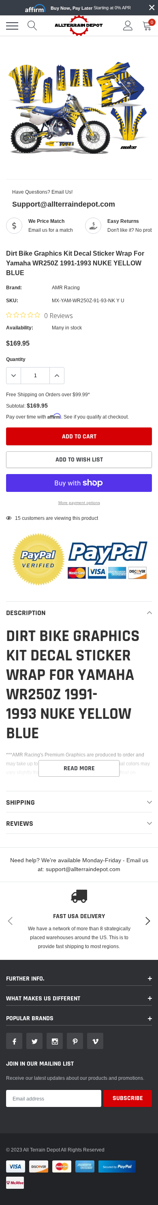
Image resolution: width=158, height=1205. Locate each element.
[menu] (12, 26)
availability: (19, 328)
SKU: (12, 300)
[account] (128, 26)
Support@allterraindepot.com (63, 204)
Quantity (16, 359)
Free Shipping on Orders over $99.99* (48, 394)
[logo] (79, 25)
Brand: (14, 287)
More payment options (79, 502)
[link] (14, 1041)
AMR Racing (66, 287)
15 (18, 518)
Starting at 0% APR (91, 8)
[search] (32, 26)
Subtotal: (16, 406)
